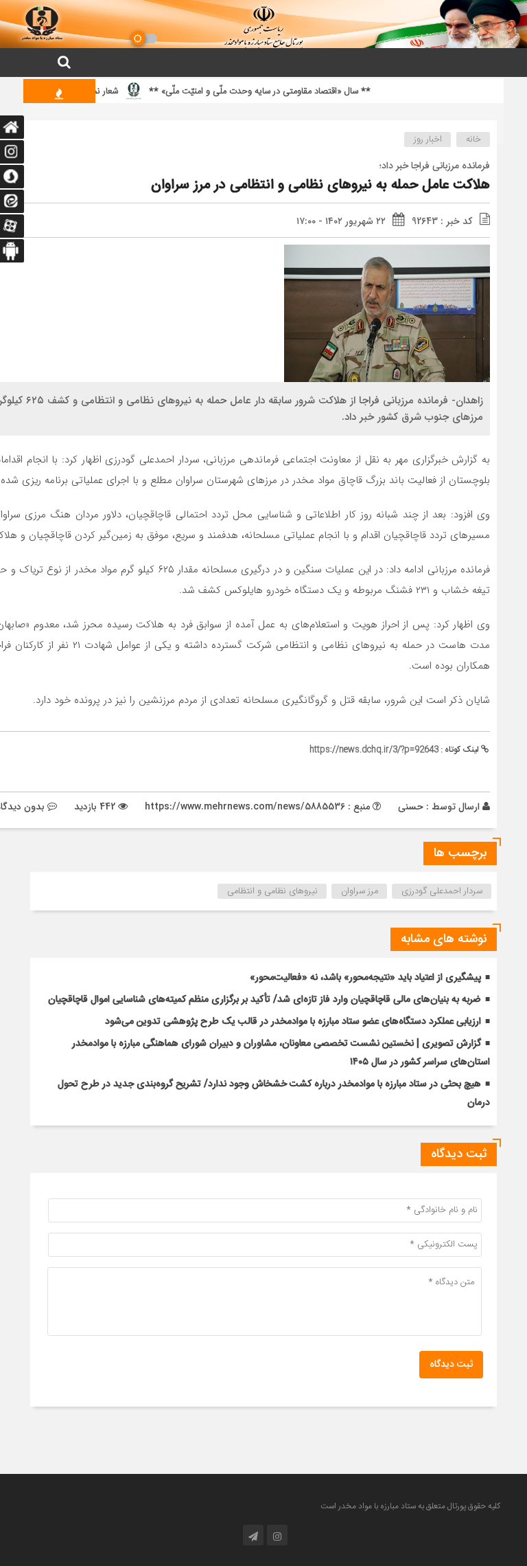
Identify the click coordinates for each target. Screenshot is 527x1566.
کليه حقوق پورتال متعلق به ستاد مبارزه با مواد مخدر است (410, 1506)
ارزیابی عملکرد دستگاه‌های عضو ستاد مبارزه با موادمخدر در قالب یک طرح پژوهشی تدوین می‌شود (293, 1022)
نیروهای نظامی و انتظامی (272, 891)
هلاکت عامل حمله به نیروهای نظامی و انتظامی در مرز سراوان (320, 185)
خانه (473, 139)
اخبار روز (428, 139)
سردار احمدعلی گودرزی (441, 891)
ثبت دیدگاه (451, 1364)
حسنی (410, 806)
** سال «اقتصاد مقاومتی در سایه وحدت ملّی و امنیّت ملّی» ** (279, 91)
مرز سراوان (359, 891)
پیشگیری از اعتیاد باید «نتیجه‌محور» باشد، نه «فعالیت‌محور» (365, 978)
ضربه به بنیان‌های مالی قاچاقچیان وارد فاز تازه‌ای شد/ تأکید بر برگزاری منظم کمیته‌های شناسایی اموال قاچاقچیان (264, 1000)
